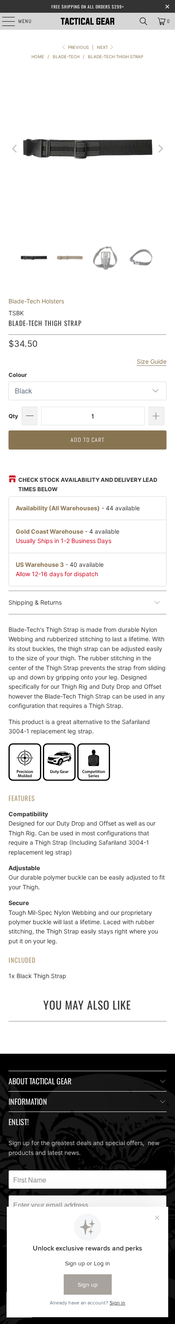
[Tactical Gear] (87, 21)
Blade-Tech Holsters (36, 301)
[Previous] (15, 148)
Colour (17, 374)
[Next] (160, 148)
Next (103, 47)
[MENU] (4, 21)
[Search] (143, 21)
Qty (13, 416)
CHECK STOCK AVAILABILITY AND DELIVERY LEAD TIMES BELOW (87, 484)
